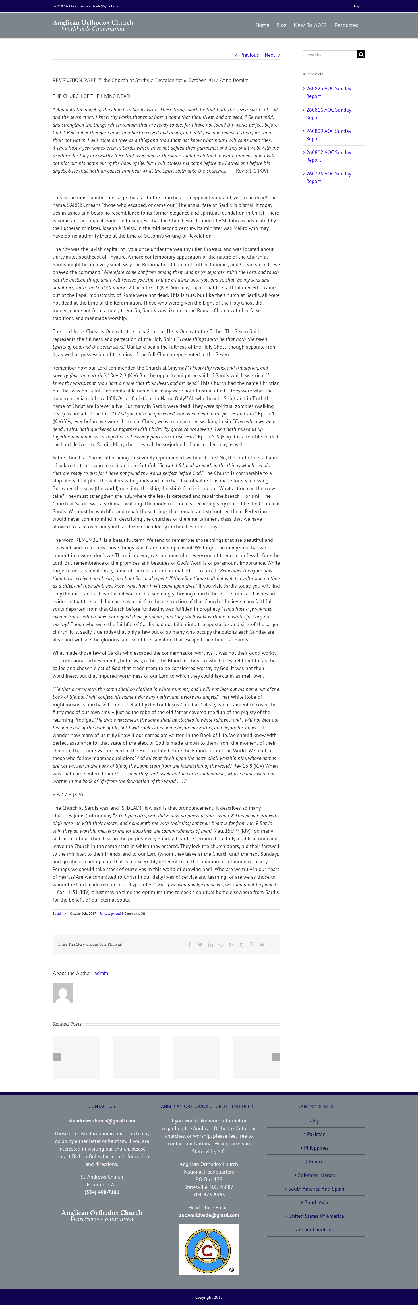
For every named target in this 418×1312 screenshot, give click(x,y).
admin (61, 913)
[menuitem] (357, 6)
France (316, 1161)
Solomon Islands (316, 1175)
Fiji (316, 1120)
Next (270, 55)
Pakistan (316, 1134)
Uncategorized (110, 913)
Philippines (316, 1148)
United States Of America (316, 1216)
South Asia (316, 1202)
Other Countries (316, 1229)
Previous (249, 55)
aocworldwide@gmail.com (99, 6)
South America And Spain (316, 1188)
